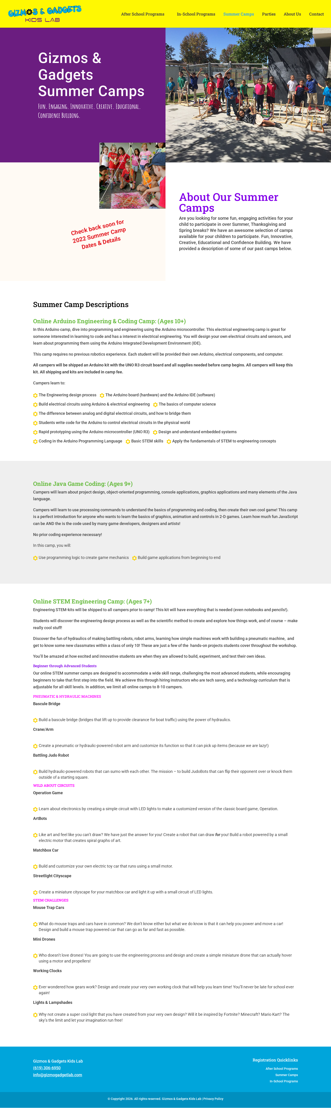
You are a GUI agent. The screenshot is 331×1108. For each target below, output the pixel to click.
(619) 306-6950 (47, 1067)
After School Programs (142, 14)
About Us (292, 14)
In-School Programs (196, 14)
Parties (269, 14)
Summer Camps (238, 14)
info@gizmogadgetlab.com (57, 1074)
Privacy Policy (213, 1099)
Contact (316, 14)
